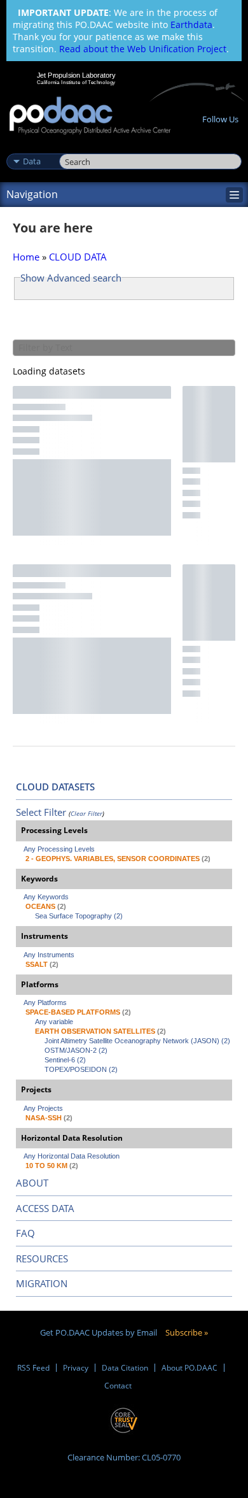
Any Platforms (45, 1002)
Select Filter (41, 812)
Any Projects (43, 1108)
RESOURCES (42, 1258)
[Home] (90, 116)
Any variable (54, 1021)
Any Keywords (46, 897)
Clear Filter (86, 813)
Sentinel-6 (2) (65, 1060)
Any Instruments (49, 955)
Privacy (75, 1368)
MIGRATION (41, 1283)
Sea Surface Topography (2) (79, 916)
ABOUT (32, 1182)
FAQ (25, 1233)
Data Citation (125, 1368)
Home (26, 256)
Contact (118, 1385)
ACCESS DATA (45, 1208)
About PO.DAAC (189, 1368)
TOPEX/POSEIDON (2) (81, 1069)
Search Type (31, 147)
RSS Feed (33, 1368)
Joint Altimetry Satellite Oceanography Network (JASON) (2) (137, 1041)
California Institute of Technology (76, 82)
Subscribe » (186, 1332)
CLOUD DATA (78, 256)
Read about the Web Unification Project (142, 49)
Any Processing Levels (59, 849)
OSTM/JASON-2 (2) (76, 1050)
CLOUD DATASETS (55, 786)
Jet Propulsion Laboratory (76, 75)
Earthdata (191, 24)
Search (73, 147)
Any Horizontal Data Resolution (72, 1156)
